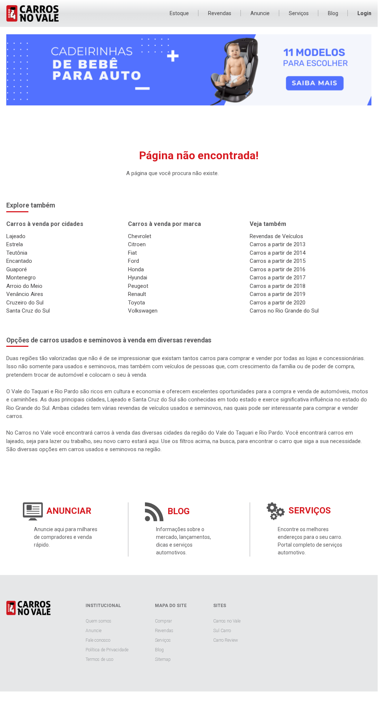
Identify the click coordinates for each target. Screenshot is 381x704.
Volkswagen (142, 310)
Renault (137, 294)
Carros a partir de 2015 (277, 261)
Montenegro (21, 277)
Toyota (136, 302)
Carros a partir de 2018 (277, 286)
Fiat (132, 253)
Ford (133, 261)
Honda (136, 269)
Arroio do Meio (24, 286)
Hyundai (137, 277)
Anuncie (260, 13)
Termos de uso (99, 659)
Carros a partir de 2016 (277, 269)
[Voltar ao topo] (355, 683)
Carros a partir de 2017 (277, 277)
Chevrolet (139, 236)
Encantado (19, 261)
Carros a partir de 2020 (277, 302)
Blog (333, 13)
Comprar (163, 621)
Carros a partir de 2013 (277, 244)
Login (364, 13)
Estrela (14, 244)
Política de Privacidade (107, 649)
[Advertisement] (188, 126)
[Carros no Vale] (28, 609)
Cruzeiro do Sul (25, 302)
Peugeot (138, 286)
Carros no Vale (38, 13)
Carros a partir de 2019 (277, 294)
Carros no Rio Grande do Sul (284, 310)
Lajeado (15, 236)
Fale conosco (98, 640)
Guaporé (16, 269)
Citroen (137, 244)
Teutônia (16, 253)
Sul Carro (222, 630)
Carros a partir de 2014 (277, 253)
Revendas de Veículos (276, 236)
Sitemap (163, 659)
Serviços (299, 13)
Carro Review (225, 640)
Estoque (179, 13)
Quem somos (98, 621)
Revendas (219, 13)
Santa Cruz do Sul (28, 310)
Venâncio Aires (24, 294)
